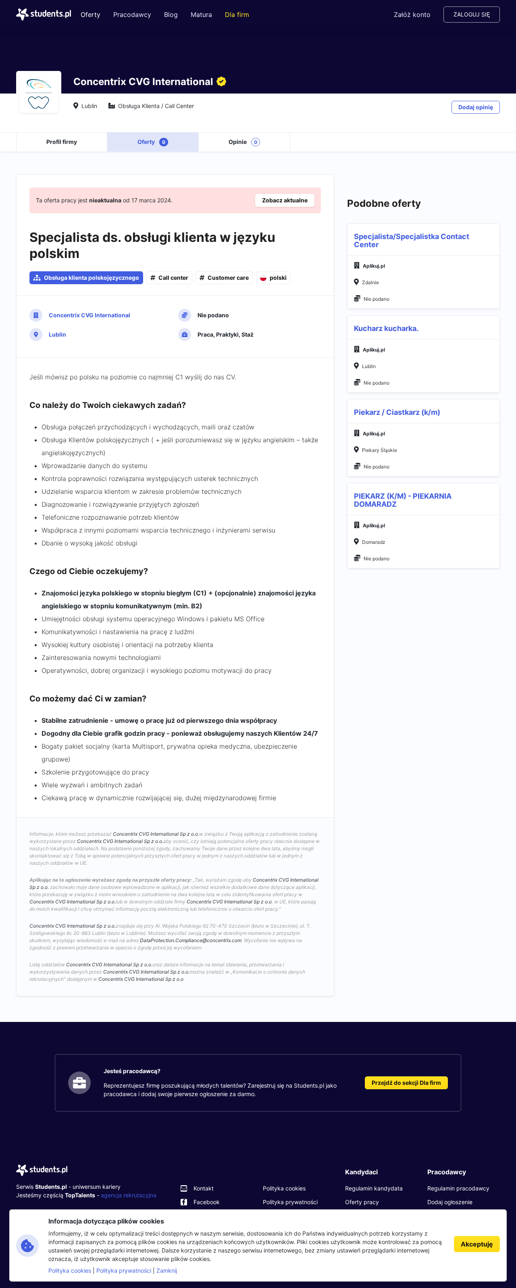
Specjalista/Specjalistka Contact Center (411, 240)
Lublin (57, 334)
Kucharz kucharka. (386, 328)
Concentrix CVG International (89, 315)
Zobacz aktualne (285, 200)
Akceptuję (477, 1244)
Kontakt (204, 1188)
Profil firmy (61, 141)
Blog (171, 14)
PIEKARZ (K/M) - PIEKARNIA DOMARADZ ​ (403, 500)
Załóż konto (412, 14)
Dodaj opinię (475, 107)
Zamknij (166, 1270)
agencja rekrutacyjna (128, 1195)
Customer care (228, 277)
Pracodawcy (132, 14)
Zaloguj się (472, 14)
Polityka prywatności (290, 1202)
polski (278, 277)
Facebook (207, 1202)
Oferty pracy (362, 1202)
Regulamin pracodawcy (458, 1188)
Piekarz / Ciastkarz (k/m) (397, 412)
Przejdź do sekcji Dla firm (406, 1082)
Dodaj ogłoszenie (449, 1202)
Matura (201, 14)
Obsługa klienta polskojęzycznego (91, 277)
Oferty (90, 14)
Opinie (243, 141)
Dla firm (237, 14)
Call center (173, 277)
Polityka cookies (284, 1188)
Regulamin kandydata (374, 1188)
